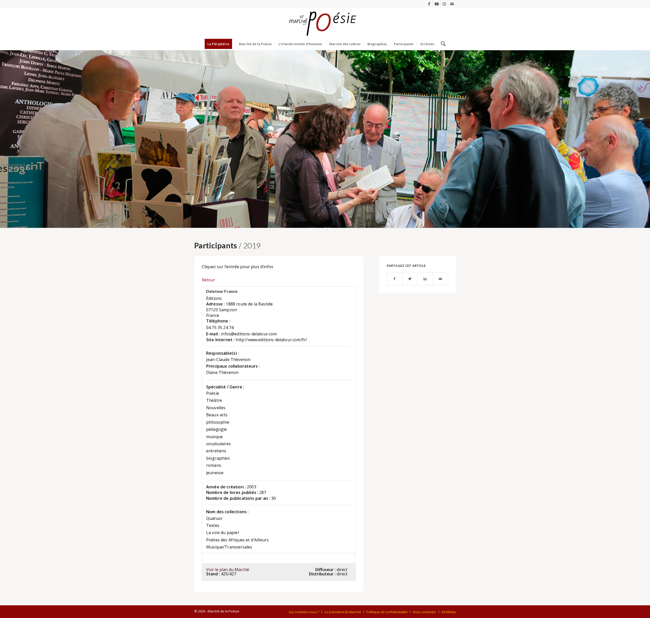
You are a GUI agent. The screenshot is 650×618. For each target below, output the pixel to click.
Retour (208, 280)
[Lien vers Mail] (452, 4)
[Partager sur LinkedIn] (425, 279)
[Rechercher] (441, 44)
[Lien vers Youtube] (436, 4)
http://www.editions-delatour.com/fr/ (271, 339)
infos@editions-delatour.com (249, 334)
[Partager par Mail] (440, 279)
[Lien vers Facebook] (429, 4)
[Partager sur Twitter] (409, 279)
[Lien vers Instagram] (444, 4)
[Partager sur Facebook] (394, 279)
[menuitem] (220, 44)
